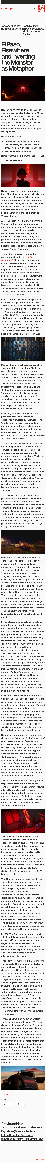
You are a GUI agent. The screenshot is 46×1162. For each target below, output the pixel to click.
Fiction (26, 31)
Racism (27, 34)
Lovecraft (36, 31)
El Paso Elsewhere (33, 28)
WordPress (39, 1159)
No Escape (7, 8)
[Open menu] (34, 8)
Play (35, 25)
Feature (27, 25)
